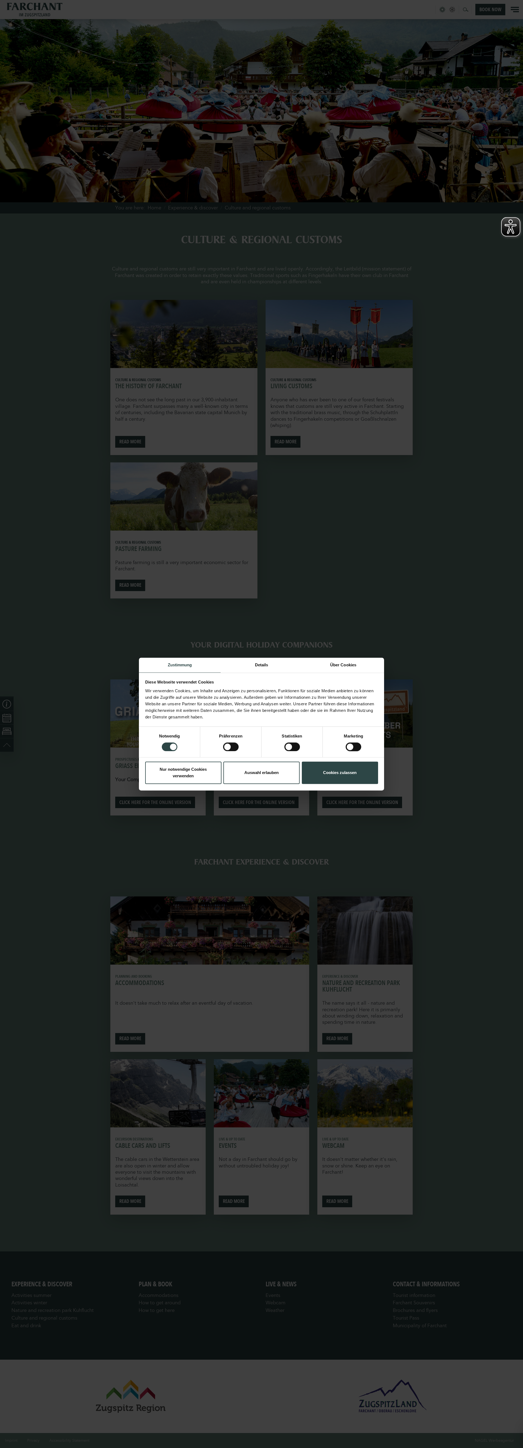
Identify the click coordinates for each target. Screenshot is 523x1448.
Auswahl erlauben (261, 772)
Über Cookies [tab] (343, 665)
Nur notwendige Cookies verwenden (183, 772)
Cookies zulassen (340, 772)
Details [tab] (261, 665)
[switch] (231, 746)
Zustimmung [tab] (180, 665)
